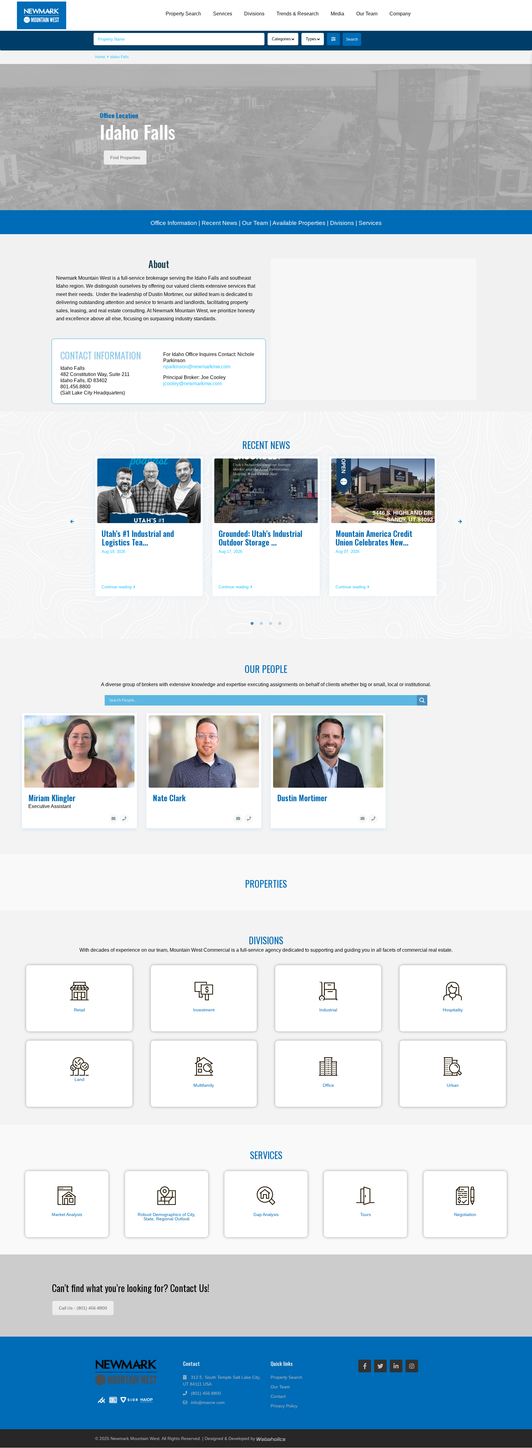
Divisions (254, 13)
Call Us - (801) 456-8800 (83, 1308)
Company (400, 13)
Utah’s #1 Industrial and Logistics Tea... (138, 538)
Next (460, 521)
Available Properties (298, 223)
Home (100, 57)
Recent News (219, 223)
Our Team (366, 13)
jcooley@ (192, 383)
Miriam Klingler (51, 797)
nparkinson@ (196, 366)
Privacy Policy (284, 1405)
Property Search (183, 13)
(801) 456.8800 (206, 1393)
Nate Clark (169, 797)
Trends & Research (297, 13)
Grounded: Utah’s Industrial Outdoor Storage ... (260, 538)
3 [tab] (271, 623)
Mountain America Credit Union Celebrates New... (374, 538)
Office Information (174, 223)
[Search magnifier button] (422, 700)
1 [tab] (252, 623)
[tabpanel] (149, 528)
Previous (72, 521)
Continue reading (116, 587)
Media (337, 13)
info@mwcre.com (208, 1402)
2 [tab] (261, 623)
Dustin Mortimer (302, 797)
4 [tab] (280, 623)
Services (222, 13)
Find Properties (125, 157)
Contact (278, 1396)
